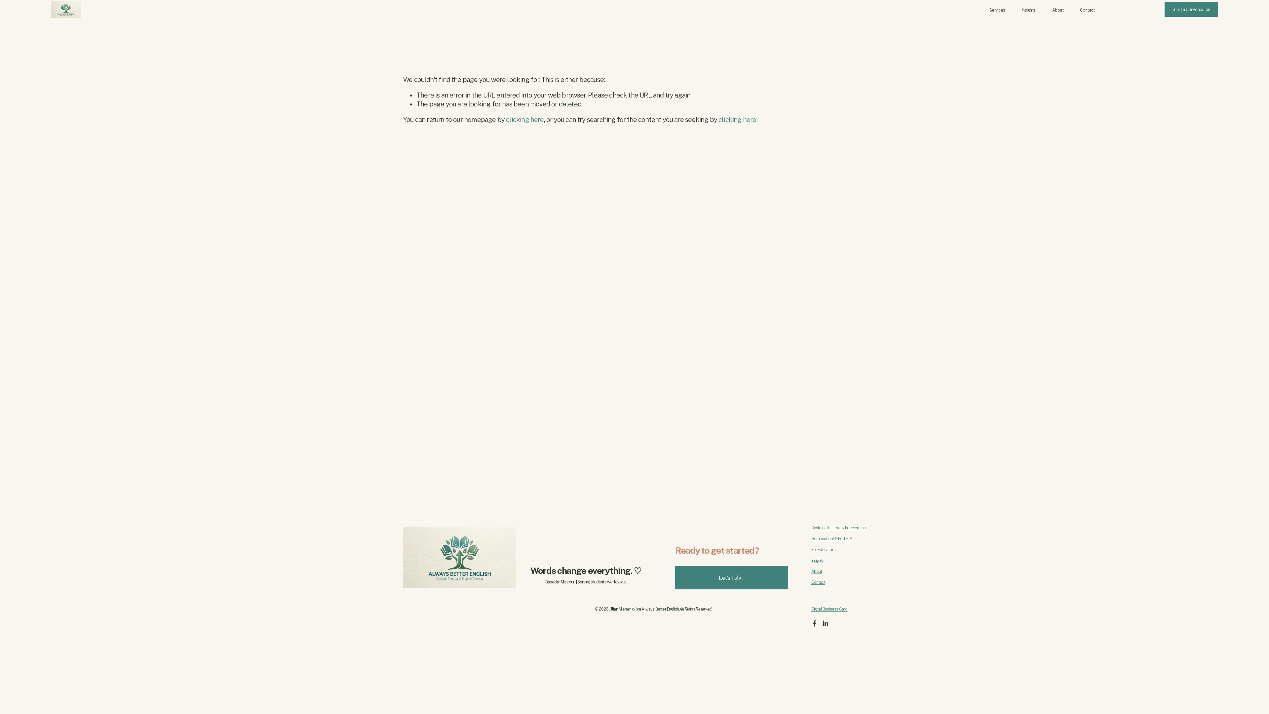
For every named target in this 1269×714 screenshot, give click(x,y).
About (1058, 10)
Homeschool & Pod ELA (832, 538)
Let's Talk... (731, 578)
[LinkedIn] (825, 623)
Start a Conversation (1191, 9)
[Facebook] (814, 623)
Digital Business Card (829, 609)
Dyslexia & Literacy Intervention (838, 527)
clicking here (525, 120)
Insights (1029, 10)
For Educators (823, 549)
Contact (1087, 10)
